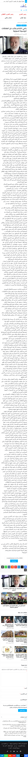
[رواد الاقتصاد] (23, 6)
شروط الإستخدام (16, 747)
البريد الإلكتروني (23, 693)
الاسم (25, 688)
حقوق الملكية (10, 745)
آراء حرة (18, 25)
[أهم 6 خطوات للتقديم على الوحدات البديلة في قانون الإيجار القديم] (7, 633)
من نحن (15, 745)
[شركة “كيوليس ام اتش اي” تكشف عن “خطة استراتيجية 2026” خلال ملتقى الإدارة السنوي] (21, 649)
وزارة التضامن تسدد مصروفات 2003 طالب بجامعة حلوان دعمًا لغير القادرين (7, 656)
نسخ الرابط (14, 561)
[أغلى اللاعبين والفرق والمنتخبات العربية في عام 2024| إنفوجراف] (7, 619)
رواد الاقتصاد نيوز (4, 743)
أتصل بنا (10, 747)
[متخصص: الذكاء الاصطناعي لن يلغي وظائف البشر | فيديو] (21, 619)
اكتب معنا (5, 745)
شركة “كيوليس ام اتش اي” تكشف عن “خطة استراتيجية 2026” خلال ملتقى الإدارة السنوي (21, 656)
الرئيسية (24, 22)
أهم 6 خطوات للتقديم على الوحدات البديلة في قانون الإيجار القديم (7, 640)
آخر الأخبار (19, 22)
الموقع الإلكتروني (23, 699)
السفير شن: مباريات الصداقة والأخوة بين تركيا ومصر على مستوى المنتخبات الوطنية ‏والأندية (21, 640)
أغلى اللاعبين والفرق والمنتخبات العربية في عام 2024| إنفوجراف (8, 625)
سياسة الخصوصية (21, 745)
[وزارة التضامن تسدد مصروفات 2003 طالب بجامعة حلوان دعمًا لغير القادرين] (7, 649)
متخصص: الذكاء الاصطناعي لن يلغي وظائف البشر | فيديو (21, 624)
